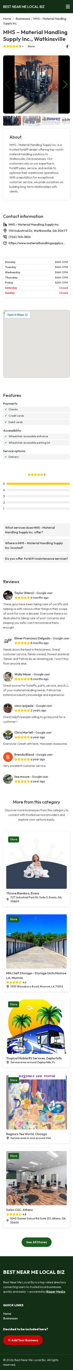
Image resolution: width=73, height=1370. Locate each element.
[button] (65, 84)
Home (7, 19)
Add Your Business (24, 1340)
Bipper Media (55, 1291)
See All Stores (36, 1242)
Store (31, 46)
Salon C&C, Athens (19, 1210)
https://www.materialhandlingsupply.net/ (38, 243)
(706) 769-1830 (20, 237)
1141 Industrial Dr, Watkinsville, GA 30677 (38, 231)
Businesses (23, 19)
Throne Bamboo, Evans (22, 893)
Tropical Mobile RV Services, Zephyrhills (34, 1058)
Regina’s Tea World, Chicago (26, 1134)
